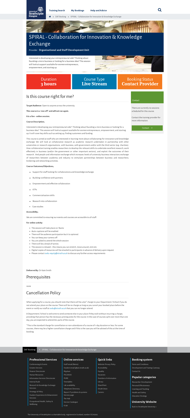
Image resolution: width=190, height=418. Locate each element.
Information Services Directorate (42, 378)
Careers (101, 392)
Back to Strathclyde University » (144, 407)
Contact (145, 128)
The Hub (67, 399)
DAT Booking (30, 350)
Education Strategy (139, 396)
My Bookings (77, 10)
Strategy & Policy (36, 392)
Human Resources (36, 375)
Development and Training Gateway (146, 368)
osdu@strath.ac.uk (58, 308)
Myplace (67, 371)
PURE (66, 378)
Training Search (57, 10)
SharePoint (102, 385)
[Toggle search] (160, 10)
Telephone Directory (72, 389)
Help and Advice (98, 10)
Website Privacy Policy (106, 364)
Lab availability (69, 385)
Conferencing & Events (38, 364)
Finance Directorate (37, 371)
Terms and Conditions (140, 364)
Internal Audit (34, 382)
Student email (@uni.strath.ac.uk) (76, 368)
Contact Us (136, 371)
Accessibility (102, 368)
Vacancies (101, 375)
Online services (73, 359)
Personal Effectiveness (141, 385)
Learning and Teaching (140, 389)
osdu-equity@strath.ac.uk (56, 253)
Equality (101, 371)
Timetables (68, 382)
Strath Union (102, 389)
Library (100, 382)
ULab (66, 406)
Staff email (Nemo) (71, 364)
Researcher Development (142, 382)
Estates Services (35, 368)
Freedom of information (107, 378)
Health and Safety (139, 392)
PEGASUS (68, 375)
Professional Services (43, 359)
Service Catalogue (71, 402)
